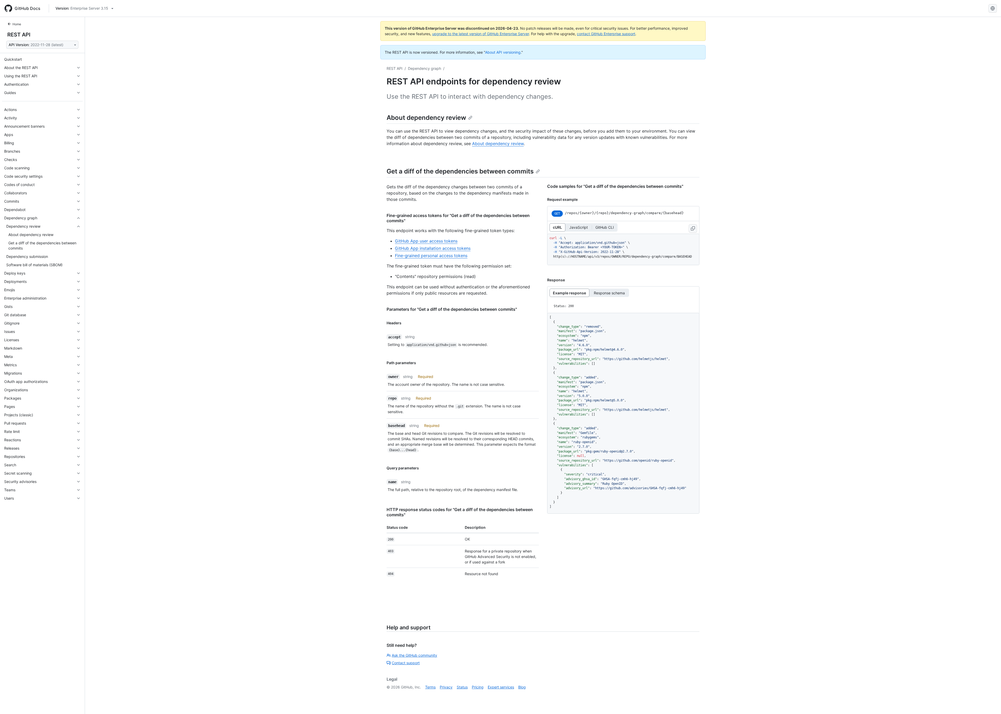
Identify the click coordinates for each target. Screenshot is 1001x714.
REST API (18, 35)
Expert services (501, 687)
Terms (430, 687)
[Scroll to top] (989, 702)
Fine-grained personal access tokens (431, 255)
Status (462, 687)
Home (17, 24)
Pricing (478, 687)
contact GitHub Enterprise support (606, 34)
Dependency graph (424, 68)
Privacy (446, 687)
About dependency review (426, 117)
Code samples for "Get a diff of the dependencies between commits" (615, 186)
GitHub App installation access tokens (433, 248)
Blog (522, 687)
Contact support (406, 663)
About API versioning (503, 52)
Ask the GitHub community (414, 655)
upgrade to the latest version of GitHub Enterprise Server (480, 34)
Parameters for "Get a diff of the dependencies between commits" (452, 309)
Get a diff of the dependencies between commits (460, 171)
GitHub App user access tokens (426, 241)
